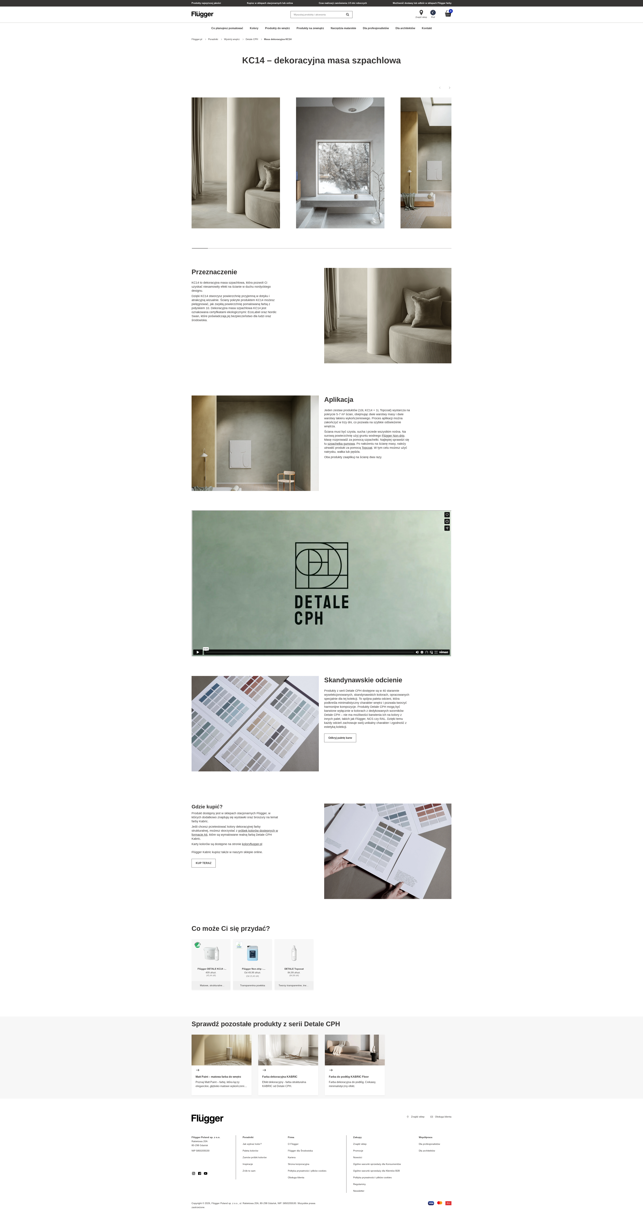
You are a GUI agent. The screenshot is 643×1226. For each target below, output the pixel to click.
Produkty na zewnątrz (310, 28)
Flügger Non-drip (393, 435)
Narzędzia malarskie (343, 28)
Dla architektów (405, 28)
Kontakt (427, 28)
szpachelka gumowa (341, 443)
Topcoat (367, 447)
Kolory (254, 28)
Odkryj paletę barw (340, 737)
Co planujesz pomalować (227, 28)
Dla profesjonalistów (376, 28)
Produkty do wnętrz (277, 28)
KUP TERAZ (203, 863)
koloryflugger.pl (252, 844)
